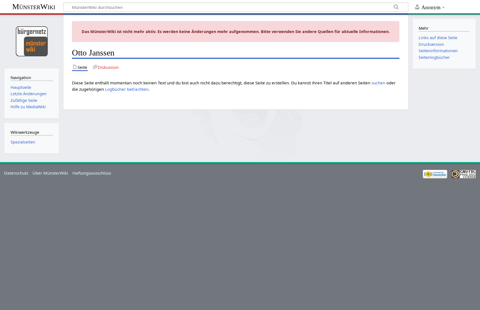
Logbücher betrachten (126, 89)
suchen (378, 82)
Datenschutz (16, 173)
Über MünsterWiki (50, 173)
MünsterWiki (33, 6)
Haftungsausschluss (91, 173)
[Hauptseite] (31, 41)
